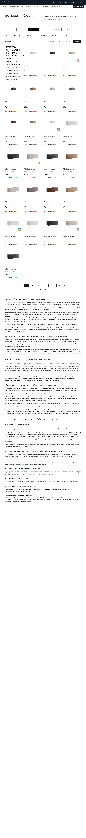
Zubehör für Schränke (69, 29)
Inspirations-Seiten (27, 444)
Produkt (77, 41)
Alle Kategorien (10, 29)
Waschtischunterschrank (51, 307)
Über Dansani (53, 2)
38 (59, 285)
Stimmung (68, 41)
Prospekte (36, 6)
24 (57, 41)
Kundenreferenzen (55, 6)
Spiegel (62, 432)
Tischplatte (7, 316)
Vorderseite (7, 12)
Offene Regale (56, 29)
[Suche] (66, 6)
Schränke (11, 12)
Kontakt (72, 2)
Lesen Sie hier (73, 413)
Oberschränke (45, 29)
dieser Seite (62, 406)
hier (71, 370)
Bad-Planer (45, 6)
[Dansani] (7, 2)
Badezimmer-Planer (22, 461)
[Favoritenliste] (70, 6)
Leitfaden (11, 429)
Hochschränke (22, 29)
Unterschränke (33, 29)
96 (62, 41)
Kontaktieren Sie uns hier (16, 464)
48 (59, 41)
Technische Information (63, 2)
